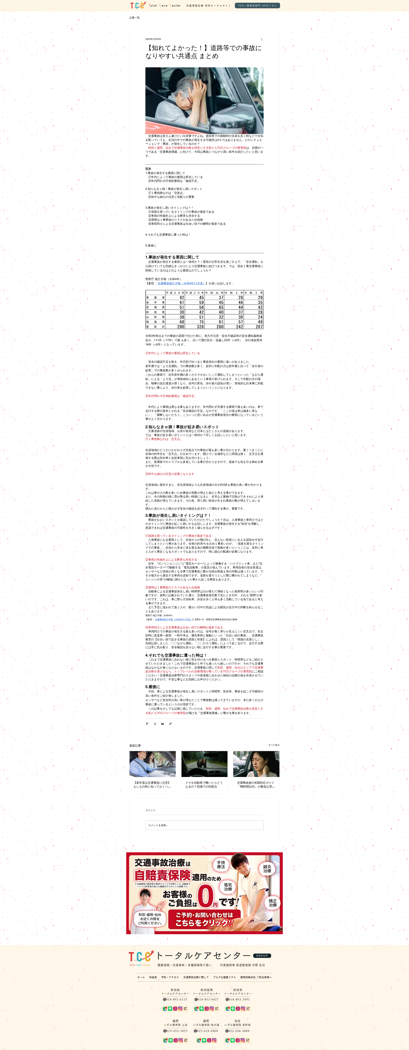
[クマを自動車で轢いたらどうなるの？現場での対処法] (204, 764)
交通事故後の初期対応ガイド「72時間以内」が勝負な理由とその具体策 (256, 784)
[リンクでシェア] (170, 723)
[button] (196, 977)
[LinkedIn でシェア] (162, 723)
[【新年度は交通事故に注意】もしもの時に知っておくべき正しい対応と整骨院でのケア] (153, 764)
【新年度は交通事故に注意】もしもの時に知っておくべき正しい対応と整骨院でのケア (152, 784)
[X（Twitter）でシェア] (154, 723)
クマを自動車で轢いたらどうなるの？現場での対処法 (204, 784)
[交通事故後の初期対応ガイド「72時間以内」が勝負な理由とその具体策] (256, 764)
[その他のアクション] (262, 39)
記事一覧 (134, 17)
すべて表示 (274, 745)
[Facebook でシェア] (146, 723)
